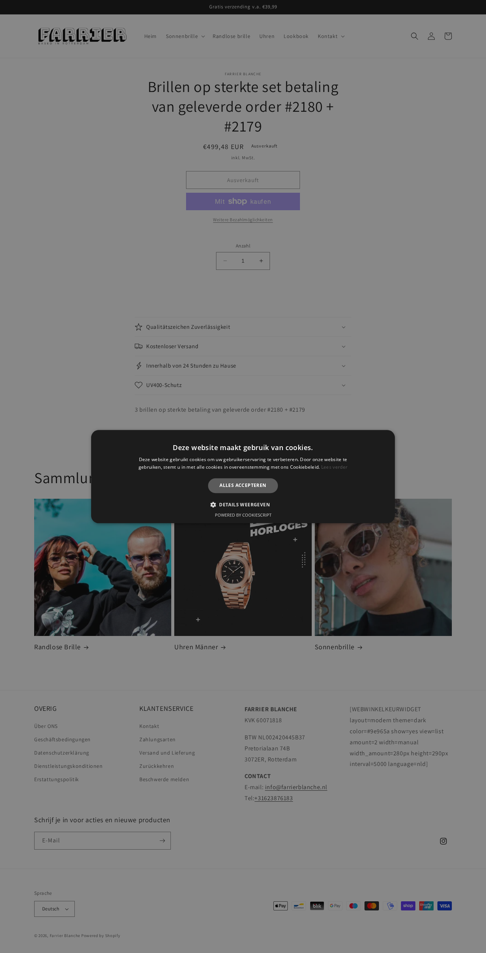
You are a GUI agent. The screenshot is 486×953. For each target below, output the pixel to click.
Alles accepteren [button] (242, 485)
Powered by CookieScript (243, 515)
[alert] (243, 476)
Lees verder (334, 467)
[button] (243, 504)
